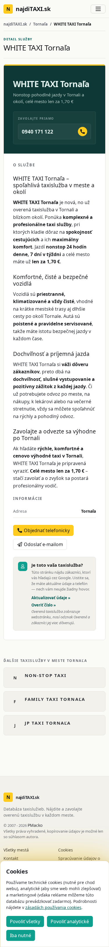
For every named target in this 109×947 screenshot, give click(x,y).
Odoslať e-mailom (43, 544)
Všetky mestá (16, 850)
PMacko (35, 825)
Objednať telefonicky (46, 530)
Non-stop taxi (46, 675)
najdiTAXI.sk (15, 24)
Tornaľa (40, 24)
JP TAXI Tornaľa (48, 723)
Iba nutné (20, 935)
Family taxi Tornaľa (55, 699)
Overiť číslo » (43, 605)
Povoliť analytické (70, 921)
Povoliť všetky (25, 921)
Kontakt (10, 858)
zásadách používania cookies (53, 907)
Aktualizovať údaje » (50, 597)
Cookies (65, 850)
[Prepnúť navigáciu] (98, 9)
